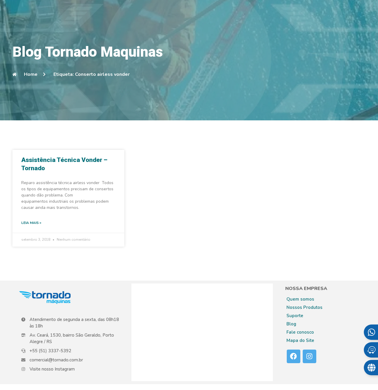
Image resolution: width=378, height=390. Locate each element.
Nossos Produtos (304, 307)
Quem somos (300, 299)
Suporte (294, 316)
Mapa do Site (300, 340)
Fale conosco (300, 332)
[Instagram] (309, 356)
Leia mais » (31, 222)
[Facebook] (293, 356)
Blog (291, 324)
